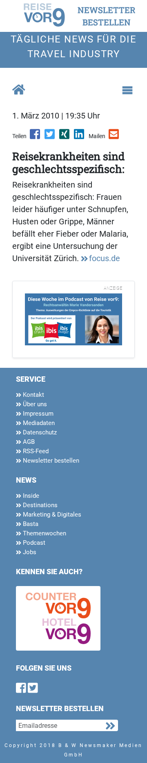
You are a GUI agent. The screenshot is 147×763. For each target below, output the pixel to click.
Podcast (33, 542)
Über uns (34, 404)
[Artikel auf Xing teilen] (65, 137)
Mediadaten (38, 423)
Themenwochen (43, 533)
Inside (30, 495)
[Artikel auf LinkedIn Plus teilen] (79, 137)
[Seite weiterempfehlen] (114, 137)
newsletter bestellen (107, 15)
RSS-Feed (35, 451)
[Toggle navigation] (127, 90)
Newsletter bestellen (50, 460)
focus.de (104, 258)
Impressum (37, 413)
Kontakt (32, 394)
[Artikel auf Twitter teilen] (50, 137)
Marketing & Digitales (51, 514)
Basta (29, 524)
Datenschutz (39, 432)
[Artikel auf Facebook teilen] (35, 137)
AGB (28, 441)
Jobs (28, 552)
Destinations (39, 505)
